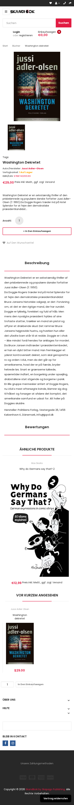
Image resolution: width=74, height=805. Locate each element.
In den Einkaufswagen (38, 231)
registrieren (26, 35)
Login (16, 32)
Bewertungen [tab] (37, 427)
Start (5, 45)
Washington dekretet (20, 616)
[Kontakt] (64, 3)
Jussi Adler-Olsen (33, 168)
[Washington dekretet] (16, 137)
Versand (50, 182)
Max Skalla (37, 463)
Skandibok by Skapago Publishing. (45, 789)
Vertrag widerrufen (56, 798)
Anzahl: (7, 220)
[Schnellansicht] (50, 530)
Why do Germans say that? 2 (37, 469)
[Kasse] (70, 3)
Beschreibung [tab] (37, 263)
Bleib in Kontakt (15, 736)
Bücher (16, 45)
